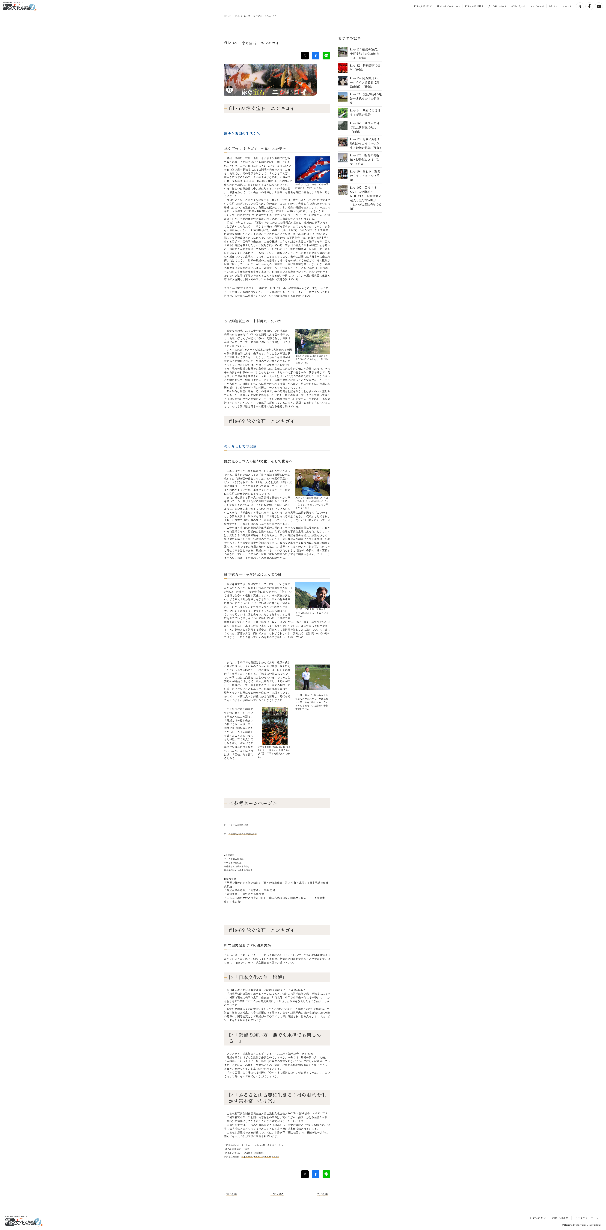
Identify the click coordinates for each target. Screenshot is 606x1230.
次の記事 (322, 1194)
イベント (567, 6)
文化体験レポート (497, 6)
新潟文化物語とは (423, 6)
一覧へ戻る (277, 1194)
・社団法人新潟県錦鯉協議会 (243, 833)
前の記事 (231, 1194)
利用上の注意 (560, 1218)
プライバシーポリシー (588, 1218)
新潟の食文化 (518, 6)
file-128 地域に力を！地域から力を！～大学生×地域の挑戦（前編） (366, 143)
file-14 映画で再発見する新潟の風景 (365, 112)
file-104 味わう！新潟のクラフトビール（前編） (365, 175)
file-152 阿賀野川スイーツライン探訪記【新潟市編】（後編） (365, 82)
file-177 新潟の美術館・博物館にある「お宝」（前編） (365, 159)
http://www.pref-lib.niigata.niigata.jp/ (260, 1156)
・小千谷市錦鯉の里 (238, 825)
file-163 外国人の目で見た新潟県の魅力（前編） (364, 127)
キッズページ (537, 6)
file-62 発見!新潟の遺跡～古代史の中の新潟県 (366, 98)
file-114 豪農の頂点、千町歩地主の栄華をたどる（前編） (365, 53)
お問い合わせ (538, 1218)
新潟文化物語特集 (474, 6)
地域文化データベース (448, 6)
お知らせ (553, 6)
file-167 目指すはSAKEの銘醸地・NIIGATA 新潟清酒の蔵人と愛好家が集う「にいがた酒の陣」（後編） (365, 198)
